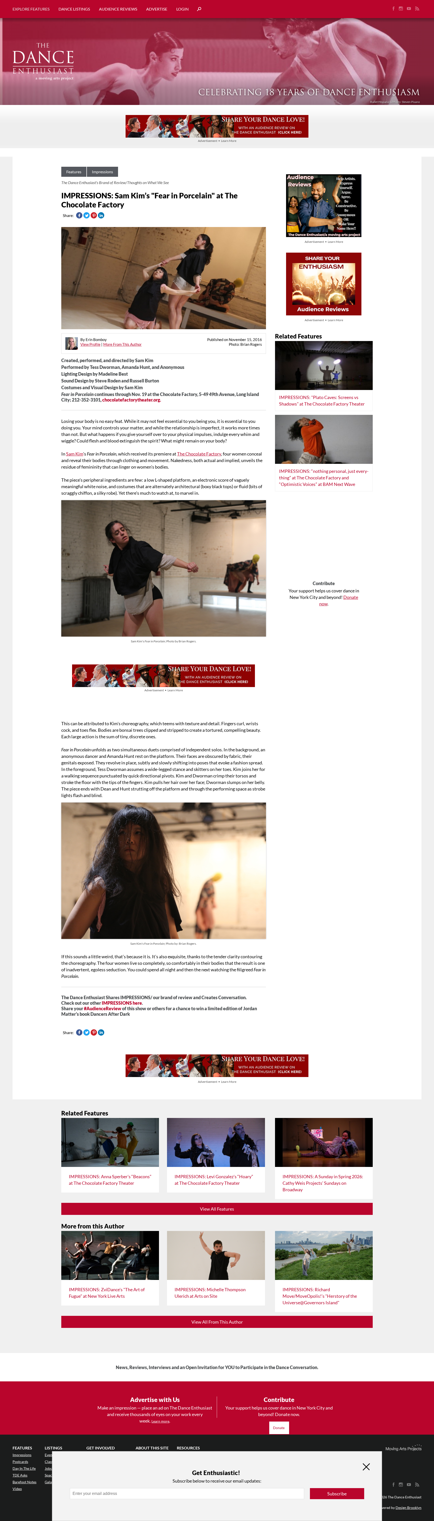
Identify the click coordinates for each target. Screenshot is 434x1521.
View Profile (90, 344)
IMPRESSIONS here (122, 1003)
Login (182, 9)
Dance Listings (74, 9)
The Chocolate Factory (199, 454)
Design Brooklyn (408, 1507)
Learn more (160, 1421)
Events (50, 1455)
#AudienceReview (103, 1008)
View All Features (217, 1209)
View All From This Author (217, 1322)
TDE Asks (20, 1475)
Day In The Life (24, 1468)
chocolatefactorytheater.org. (131, 400)
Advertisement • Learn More (217, 141)
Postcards (20, 1461)
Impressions (102, 171)
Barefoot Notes (24, 1482)
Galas (49, 1482)
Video (17, 1489)
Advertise (156, 9)
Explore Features (31, 9)
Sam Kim (74, 454)
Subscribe (337, 1493)
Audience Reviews (118, 9)
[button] (197, 9)
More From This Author (122, 344)
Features (73, 171)
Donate (279, 1428)
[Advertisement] (324, 538)
